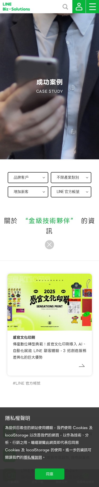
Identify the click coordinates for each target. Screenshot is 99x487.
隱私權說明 (32, 457)
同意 (49, 474)
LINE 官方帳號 (28, 383)
